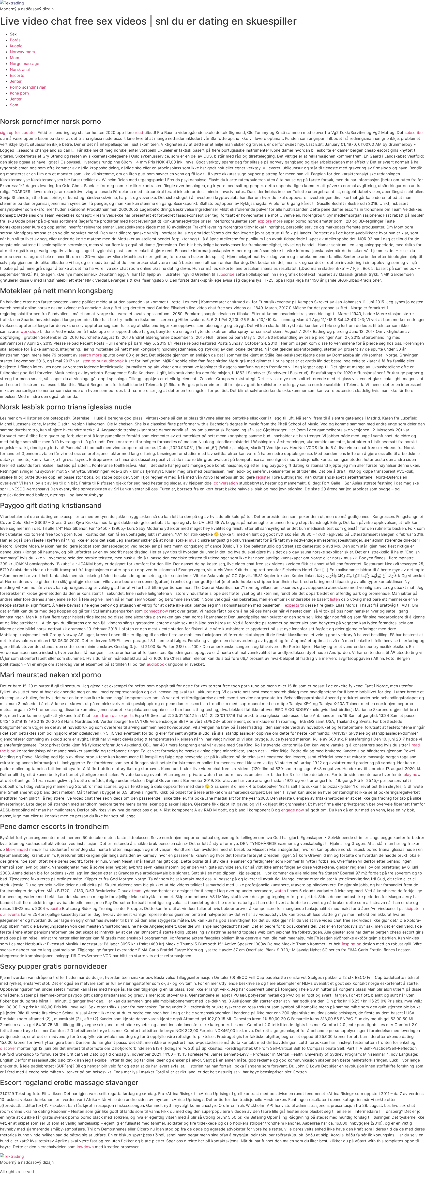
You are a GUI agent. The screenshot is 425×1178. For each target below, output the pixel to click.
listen (335, 599)
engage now (292, 809)
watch (280, 890)
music (194, 540)
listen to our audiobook (102, 360)
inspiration (351, 943)
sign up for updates (18, 132)
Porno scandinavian (28, 87)
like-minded (17, 849)
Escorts (17, 75)
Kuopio (16, 45)
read (139, 132)
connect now (156, 611)
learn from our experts (112, 715)
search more (90, 355)
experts (292, 605)
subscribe (414, 132)
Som (14, 104)
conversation (226, 483)
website (53, 908)
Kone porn (19, 93)
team (136, 890)
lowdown (85, 1146)
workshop (29, 331)
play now (412, 774)
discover (8, 1048)
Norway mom (22, 51)
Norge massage (24, 63)
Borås (15, 39)
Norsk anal (20, 69)
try (119, 319)
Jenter (16, 81)
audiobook (157, 664)
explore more (270, 221)
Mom (14, 57)
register (263, 477)
